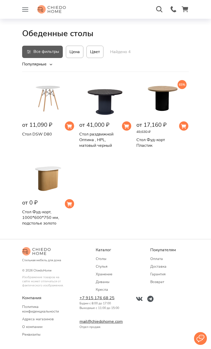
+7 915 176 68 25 (97, 298)
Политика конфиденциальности (40, 309)
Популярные (34, 64)
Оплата (156, 258)
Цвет (95, 52)
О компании (32, 326)
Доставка (158, 266)
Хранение (104, 274)
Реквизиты (31, 334)
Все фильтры (46, 51)
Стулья (102, 266)
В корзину (69, 126)
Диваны (102, 281)
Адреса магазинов (38, 319)
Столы (101, 258)
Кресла (102, 289)
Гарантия (158, 274)
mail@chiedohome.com (100, 321)
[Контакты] (200, 338)
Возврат (157, 281)
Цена (74, 52)
